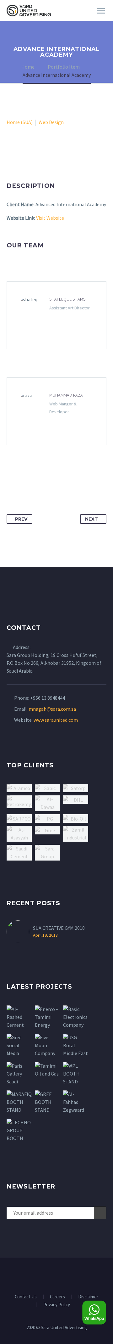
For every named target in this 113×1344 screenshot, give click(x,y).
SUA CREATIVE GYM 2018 (59, 928)
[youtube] (72, 1274)
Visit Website (50, 218)
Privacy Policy (56, 1304)
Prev (21, 519)
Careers (57, 1297)
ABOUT (99, 19)
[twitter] (56, 1274)
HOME (74, 19)
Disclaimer (88, 1297)
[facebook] (40, 1274)
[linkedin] (48, 1274)
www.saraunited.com (56, 720)
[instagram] (64, 1274)
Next (91, 519)
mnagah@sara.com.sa (52, 709)
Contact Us (26, 1297)
